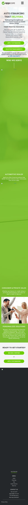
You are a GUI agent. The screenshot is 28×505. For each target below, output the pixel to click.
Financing (14, 480)
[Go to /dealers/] (14, 177)
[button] (14, 43)
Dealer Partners (14, 483)
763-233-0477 (14, 491)
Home (14, 478)
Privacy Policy (4, 501)
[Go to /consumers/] (14, 291)
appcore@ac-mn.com (14, 493)
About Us (14, 485)
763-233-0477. (15, 56)
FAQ (14, 482)
